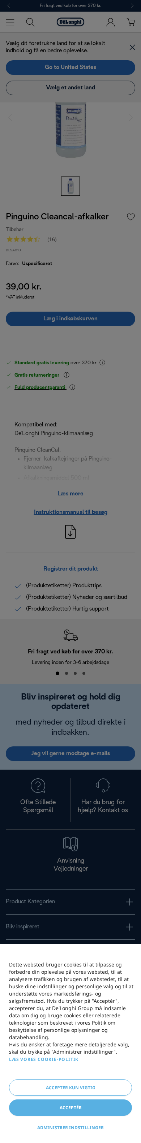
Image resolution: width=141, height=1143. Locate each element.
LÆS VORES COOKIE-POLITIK (43, 1059)
